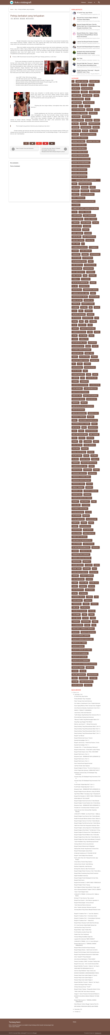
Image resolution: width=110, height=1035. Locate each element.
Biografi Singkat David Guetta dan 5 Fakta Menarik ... (87, 800)
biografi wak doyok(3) (79, 176)
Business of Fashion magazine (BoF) (83, 201)
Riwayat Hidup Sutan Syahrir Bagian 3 (83, 977)
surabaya (83, 586)
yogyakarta (83, 678)
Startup (89, 579)
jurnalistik (83, 339)
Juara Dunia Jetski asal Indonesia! (82, 712)
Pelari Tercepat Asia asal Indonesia (83, 701)
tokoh (93, 618)
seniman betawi (85, 551)
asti (81, 106)
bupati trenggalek (78, 198)
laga (88, 374)
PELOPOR (75, 459)
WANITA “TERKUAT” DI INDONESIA (82, 710)
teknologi (88, 600)
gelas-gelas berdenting (80, 282)
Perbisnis (87, 494)
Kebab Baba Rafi (77, 353)
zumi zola (88, 685)
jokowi (75, 339)
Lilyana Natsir (94, 385)
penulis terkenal (78, 487)
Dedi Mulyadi (76, 229)
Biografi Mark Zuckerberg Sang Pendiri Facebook (86, 873)
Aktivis (84, 85)
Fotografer (85, 279)
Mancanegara (91, 399)
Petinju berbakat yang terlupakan (82, 698)
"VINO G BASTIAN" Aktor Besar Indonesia (84, 991)
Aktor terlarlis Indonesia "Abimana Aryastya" (85, 907)
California (76, 205)
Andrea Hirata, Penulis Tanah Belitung (83, 864)
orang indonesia (90, 445)
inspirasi (90, 314)
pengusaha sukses (78, 484)
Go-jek (75, 286)
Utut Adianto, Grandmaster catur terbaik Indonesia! (87, 703)
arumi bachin (77, 102)
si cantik (88, 565)
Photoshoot (85, 501)
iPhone (75, 321)
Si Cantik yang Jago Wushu (84, 12)
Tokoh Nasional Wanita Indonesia (82, 905)
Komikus (87, 364)
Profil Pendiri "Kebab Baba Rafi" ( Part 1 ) (84, 787)
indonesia (89, 311)
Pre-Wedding (76, 515)
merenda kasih (93, 413)
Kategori (90, 2)
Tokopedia (76, 621)
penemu (96, 469)
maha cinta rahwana (90, 395)
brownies (75, 190)
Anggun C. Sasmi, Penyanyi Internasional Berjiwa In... (87, 994)
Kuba (85, 371)
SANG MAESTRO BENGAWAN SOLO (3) (84, 968)
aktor (91, 85)
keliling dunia (84, 356)
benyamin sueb (86, 127)
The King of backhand (79, 611)
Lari (82, 378)
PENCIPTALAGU (77, 469)
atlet (87, 106)
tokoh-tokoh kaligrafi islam (81, 891)
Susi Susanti (90, 589)
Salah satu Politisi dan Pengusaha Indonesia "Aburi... (87, 825)
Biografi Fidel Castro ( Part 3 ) (81, 759)
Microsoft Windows (79, 416)
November (77, 1009)
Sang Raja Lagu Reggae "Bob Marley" (83, 722)
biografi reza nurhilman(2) (81, 159)
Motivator (76, 427)
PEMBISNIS (76, 462)
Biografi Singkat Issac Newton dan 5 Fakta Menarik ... (87, 816)
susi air (91, 586)
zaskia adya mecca (86, 681)
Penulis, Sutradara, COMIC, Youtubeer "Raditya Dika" (87, 961)
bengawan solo (94, 123)
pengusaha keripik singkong (81, 480)
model (74, 420)
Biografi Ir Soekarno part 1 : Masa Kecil (84, 920)
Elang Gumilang (86, 251)
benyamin (75, 127)
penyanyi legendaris (91, 491)
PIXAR (93, 501)
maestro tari (77, 395)
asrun (74, 106)
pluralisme (76, 505)
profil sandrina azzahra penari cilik (83, 932)
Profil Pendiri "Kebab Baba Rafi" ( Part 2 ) (84, 784)
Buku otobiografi (22, 1033)
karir (88, 346)
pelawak (94, 455)
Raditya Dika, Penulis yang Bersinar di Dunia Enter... (86, 848)
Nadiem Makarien (91, 431)
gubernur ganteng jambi (80, 293)
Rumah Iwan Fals (89, 533)
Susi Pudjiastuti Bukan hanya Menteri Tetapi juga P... (87, 887)
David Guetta (77, 226)
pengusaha (92, 473)
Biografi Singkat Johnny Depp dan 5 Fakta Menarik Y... (87, 827)
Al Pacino (76, 92)
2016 (74, 692)
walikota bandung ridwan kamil (82, 639)
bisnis (74, 183)
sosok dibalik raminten (80, 572)
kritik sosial (77, 371)
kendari (94, 356)
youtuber (93, 678)
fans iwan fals (77, 265)
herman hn (76, 303)
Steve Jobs (83, 582)
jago (90, 325)
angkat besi (76, 95)
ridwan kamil (77, 529)
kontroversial (77, 367)
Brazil (93, 187)
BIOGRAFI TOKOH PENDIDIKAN (81, 166)
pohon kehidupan (78, 512)
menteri (84, 402)
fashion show (88, 268)
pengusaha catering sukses (81, 476)
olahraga (88, 441)
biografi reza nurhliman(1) (81, 162)
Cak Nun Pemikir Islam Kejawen (82, 765)
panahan (84, 448)
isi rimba (93, 321)
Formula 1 (76, 279)
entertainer (76, 258)
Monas (94, 424)
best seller (76, 130)
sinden (97, 565)
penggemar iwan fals (79, 473)
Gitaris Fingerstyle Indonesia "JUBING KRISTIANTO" (87, 770)
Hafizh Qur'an (94, 296)
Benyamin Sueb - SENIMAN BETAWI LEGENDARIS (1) (87, 805)
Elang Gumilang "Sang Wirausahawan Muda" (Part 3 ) (87, 728)
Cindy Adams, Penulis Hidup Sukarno (83, 861)
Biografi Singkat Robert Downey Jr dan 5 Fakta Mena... (87, 871)
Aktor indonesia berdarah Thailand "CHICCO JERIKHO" (87, 889)
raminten (75, 522)
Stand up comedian (87, 575)
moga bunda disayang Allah (88, 420)
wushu (75, 678)
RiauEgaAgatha (85, 526)
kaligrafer (92, 342)
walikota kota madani (79, 657)
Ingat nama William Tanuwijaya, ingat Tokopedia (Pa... (87, 793)
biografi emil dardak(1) (88, 134)
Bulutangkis (95, 190)
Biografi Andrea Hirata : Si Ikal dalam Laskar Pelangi (87, 749)
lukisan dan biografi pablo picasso (83, 984)
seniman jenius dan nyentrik (81, 558)
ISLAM (74, 325)
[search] (99, 2)
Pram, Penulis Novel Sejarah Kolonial (83, 763)
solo (94, 568)
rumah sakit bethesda (79, 537)
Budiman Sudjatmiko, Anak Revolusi (83, 866)
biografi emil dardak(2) (80, 138)
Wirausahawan (92, 674)
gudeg (93, 293)
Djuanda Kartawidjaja (80, 247)
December (77, 694)
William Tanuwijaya (79, 674)
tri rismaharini (77, 625)
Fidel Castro (77, 275)
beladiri (75, 123)
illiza (74, 311)
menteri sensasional (79, 413)
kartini (95, 346)
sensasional (76, 561)
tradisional (86, 621)
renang (75, 526)
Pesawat (75, 501)
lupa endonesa (77, 388)
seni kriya (96, 547)
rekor (91, 522)
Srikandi (75, 575)
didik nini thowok (78, 240)
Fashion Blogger (90, 265)
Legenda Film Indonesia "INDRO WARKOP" (84, 939)
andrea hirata (94, 92)
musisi (81, 431)
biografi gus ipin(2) (93, 141)
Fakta (90, 261)
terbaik (86, 604)
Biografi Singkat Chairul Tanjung (82, 885)
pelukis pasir (85, 459)
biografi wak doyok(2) (79, 173)
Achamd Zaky (94, 81)
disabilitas (90, 240)
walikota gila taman (79, 642)
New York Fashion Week (80, 434)
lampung (75, 378)
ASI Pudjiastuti (88, 102)
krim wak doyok (90, 367)
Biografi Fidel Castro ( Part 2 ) (81, 761)
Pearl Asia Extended (79, 452)
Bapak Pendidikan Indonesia (81, 875)
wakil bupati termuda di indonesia (83, 628)
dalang (95, 222)
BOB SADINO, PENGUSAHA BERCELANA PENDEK (86, 1006)
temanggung (76, 604)
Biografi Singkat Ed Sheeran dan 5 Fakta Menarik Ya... (87, 832)
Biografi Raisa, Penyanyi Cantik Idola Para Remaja (86, 923)
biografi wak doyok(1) (79, 169)
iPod (81, 321)
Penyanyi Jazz (77, 491)
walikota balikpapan (88, 632)
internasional (87, 318)
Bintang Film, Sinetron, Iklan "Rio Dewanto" (84, 868)
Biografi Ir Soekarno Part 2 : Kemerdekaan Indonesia (87, 918)
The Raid (91, 611)
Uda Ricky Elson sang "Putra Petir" (82, 927)
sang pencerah (88, 544)
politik (88, 512)
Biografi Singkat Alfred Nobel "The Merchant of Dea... (87, 830)
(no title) (79, 58)
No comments (31, 18)
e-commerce (93, 247)
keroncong (94, 360)
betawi (85, 130)
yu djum (75, 681)
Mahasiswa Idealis (78, 399)
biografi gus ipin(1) (78, 141)
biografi (75, 134)
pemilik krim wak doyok (89, 462)
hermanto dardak (87, 303)
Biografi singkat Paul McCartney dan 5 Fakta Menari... (87, 823)
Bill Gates (93, 130)
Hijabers (75, 307)
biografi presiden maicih (80, 155)
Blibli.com (76, 187)
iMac (80, 311)
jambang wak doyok (79, 332)
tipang (91, 614)
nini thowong (94, 434)
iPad (96, 318)
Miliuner (90, 416)
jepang (97, 332)
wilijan (83, 671)
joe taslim (83, 335)
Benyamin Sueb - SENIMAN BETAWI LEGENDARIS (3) (87, 756)
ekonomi (75, 251)
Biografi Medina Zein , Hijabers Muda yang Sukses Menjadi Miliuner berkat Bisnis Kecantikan (87, 34)
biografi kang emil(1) (79, 145)
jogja (91, 335)
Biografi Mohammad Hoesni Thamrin (83, 738)
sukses (75, 586)
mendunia (75, 402)
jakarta (75, 328)
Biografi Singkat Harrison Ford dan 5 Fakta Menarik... (87, 821)
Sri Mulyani (93, 572)
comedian (75, 222)
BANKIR (97, 120)
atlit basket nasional (80, 113)
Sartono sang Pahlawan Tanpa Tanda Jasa (85, 970)
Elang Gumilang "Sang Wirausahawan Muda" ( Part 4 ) (87, 726)
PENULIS (89, 484)
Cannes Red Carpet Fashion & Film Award (85, 208)
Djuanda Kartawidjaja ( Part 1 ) (81, 745)
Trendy (95, 621)
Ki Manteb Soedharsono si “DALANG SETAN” (85, 853)
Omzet (96, 441)
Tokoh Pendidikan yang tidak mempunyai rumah (86, 841)
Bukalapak (85, 190)
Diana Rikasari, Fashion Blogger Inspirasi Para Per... (86, 1004)
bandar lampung (78, 120)
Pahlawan (83, 2)
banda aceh (86, 116)
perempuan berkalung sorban (82, 498)
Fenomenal (90, 272)
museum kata (93, 427)
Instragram (76, 318)
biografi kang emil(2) (79, 148)
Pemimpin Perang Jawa (79, 466)
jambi (90, 332)
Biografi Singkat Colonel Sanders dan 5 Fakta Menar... (87, 803)
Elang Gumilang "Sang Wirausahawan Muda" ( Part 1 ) (87, 733)
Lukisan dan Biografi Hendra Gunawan (87, 41)
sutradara (83, 593)
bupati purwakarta (87, 194)
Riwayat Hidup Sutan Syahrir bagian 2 (83, 980)
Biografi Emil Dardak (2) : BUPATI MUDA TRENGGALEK (87, 796)
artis (87, 99)
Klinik (80, 364)
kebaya (75, 356)
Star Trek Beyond (78, 579)
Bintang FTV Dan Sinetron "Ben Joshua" (84, 898)
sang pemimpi (77, 544)
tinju (16, 9)
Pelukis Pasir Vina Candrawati (81, 934)
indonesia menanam (79, 314)
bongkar (84, 187)
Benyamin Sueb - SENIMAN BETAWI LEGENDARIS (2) (87, 789)
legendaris (84, 381)
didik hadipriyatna (89, 236)
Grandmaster (84, 286)
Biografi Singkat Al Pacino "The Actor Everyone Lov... (87, 768)
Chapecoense (77, 215)
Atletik (89, 109)
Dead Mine (87, 226)
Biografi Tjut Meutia (79, 735)
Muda (84, 427)
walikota (75, 632)
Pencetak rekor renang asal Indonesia (84, 717)
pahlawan (76, 448)
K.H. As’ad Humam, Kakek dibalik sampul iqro (85, 925)
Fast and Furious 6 (78, 272)
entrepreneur (87, 258)
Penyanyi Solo (77, 494)
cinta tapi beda (77, 219)
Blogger (35, 1033)
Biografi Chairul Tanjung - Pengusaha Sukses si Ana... (87, 989)
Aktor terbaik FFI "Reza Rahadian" (82, 957)
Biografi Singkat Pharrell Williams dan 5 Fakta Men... (87, 834)
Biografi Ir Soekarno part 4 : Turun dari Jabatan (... (86, 913)
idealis (97, 307)
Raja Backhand (91, 519)
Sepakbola (87, 561)
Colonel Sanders (90, 219)
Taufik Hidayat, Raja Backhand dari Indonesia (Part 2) (87, 715)
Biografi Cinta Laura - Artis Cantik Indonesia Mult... (86, 963)
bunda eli (75, 194)
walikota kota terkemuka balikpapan (84, 664)
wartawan (90, 667)
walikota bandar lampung (81, 635)
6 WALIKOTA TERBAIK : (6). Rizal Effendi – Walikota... (87, 814)
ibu (91, 307)
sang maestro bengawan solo (82, 540)
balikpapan (76, 116)
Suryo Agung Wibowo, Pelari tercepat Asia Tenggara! (87, 705)
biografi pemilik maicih (80, 152)
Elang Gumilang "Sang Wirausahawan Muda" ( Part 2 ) (87, 731)
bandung (88, 120)
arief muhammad (78, 99)
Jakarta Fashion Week (87, 328)
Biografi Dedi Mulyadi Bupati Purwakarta (88, 46)
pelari (86, 455)
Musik (74, 431)
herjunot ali (89, 300)
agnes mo (75, 85)
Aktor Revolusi (87, 88)
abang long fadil (82, 81)
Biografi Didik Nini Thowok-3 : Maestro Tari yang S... (87, 982)
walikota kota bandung (80, 653)
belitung (83, 123)
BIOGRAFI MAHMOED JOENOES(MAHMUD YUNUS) (86, 973)
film (85, 275)
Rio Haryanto (88, 529)
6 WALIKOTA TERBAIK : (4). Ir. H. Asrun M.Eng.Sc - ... (87, 941)
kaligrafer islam (78, 346)
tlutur (85, 618)
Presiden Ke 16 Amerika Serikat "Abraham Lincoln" (86, 807)
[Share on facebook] (26, 143)
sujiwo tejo (94, 582)
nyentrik (90, 438)
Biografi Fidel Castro (79, 880)
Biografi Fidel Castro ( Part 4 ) (81, 754)
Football (92, 275)
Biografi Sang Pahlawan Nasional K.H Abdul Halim (86, 954)
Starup (75, 582)
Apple (96, 95)
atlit (97, 109)
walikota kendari (78, 646)
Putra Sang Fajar (78, 519)
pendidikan (87, 469)
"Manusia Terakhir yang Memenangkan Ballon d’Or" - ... (87, 719)
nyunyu (75, 441)
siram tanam (77, 568)
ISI (86, 321)
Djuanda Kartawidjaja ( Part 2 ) (81, 740)
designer (88, 233)
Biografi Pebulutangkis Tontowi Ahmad (84, 902)
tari (96, 597)
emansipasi (76, 254)
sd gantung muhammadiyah (81, 547)
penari (92, 466)
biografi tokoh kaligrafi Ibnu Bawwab (83, 855)
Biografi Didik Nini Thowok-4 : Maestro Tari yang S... (87, 966)
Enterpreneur (95, 254)
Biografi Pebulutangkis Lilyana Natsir (83, 851)
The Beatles (85, 607)
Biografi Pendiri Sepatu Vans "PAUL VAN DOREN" (86, 752)
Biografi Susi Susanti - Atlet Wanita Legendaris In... (86, 900)
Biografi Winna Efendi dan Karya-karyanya (84, 947)
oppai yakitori (77, 445)
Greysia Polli (77, 289)
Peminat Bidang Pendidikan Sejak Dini (83, 936)
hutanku (84, 307)
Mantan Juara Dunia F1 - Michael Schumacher (85, 724)
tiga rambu (76, 614)
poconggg (86, 505)
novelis (82, 438)
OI (80, 441)
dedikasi (85, 229)
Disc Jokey (76, 243)
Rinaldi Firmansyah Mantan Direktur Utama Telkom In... (87, 818)
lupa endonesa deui (91, 388)
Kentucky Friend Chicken (80, 360)
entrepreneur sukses (79, 261)
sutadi (75, 593)
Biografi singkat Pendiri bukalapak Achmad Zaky (86, 878)
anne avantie (87, 95)
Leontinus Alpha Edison (80, 385)
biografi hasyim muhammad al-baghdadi (84, 846)
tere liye (75, 607)
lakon (95, 374)
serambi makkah (78, 565)
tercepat (94, 604)
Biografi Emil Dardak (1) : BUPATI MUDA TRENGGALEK (87, 882)
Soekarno (87, 568)
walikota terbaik (78, 667)
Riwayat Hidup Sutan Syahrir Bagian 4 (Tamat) (85, 975)
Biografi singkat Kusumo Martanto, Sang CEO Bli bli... (87, 791)
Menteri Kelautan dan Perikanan (83, 406)
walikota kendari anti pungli (82, 650)
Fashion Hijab (77, 268)
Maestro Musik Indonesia (80, 392)
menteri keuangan (78, 409)
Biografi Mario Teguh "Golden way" (82, 929)
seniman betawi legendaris (81, 554)
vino (93, 625)
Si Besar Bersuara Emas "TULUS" (82, 987)
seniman (75, 551)
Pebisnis (90, 452)
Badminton (93, 113)
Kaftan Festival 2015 (79, 342)
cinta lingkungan (89, 215)
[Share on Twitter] (32, 143)
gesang (93, 282)
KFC (74, 364)
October (77, 1011)
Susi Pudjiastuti (78, 589)
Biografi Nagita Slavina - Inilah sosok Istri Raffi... (86, 950)
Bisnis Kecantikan (85, 183)
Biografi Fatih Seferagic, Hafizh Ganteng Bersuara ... (87, 952)
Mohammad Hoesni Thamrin (81, 424)
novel (74, 438)
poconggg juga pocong (80, 508)
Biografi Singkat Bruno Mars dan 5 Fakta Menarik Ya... (87, 837)
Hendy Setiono (77, 300)
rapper (84, 522)
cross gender (86, 222)
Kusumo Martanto (78, 374)
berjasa (96, 127)
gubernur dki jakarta (90, 289)
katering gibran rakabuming (81, 349)
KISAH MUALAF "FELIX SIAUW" (81, 798)
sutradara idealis (78, 597)
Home (11, 9)
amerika (84, 92)
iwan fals (82, 325)
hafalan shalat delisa (80, 296)
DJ (83, 243)
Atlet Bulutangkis (78, 109)
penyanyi (89, 487)
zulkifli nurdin (77, 685)
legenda (75, 381)
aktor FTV (76, 88)
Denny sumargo (77, 233)
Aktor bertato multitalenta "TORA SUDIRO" (84, 959)
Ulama (87, 625)
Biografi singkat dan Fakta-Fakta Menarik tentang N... (87, 839)
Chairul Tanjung (85, 212)
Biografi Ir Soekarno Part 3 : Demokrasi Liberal (85, 916)
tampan (89, 597)
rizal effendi (77, 533)
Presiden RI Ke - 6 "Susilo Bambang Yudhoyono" (86, 747)
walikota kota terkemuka (81, 660)
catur (74, 212)
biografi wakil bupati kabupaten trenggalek (86, 180)
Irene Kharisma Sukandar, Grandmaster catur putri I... (87, 708)
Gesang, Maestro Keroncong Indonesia (84, 844)
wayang (75, 671)
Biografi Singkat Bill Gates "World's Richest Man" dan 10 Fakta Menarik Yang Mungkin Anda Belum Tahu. (88, 26)
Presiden (86, 515)
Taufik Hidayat (77, 600)
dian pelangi (76, 236)
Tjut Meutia (76, 618)
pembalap (95, 459)
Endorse (85, 254)
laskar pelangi (91, 378)
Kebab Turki (89, 353)
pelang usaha (77, 455)
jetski (74, 335)
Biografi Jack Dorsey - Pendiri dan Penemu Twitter (86, 742)
